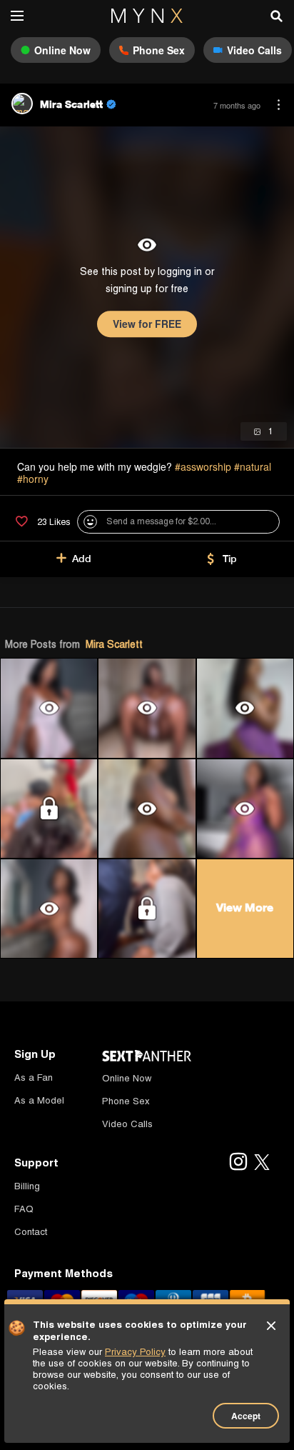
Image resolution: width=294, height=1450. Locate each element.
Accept (245, 1415)
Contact (30, 1231)
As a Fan (33, 1077)
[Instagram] (237, 1163)
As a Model (39, 1100)
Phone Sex (126, 1101)
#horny (33, 478)
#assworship (203, 466)
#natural (252, 466)
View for (147, 323)
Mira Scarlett (114, 644)
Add (81, 558)
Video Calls (127, 1124)
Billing (27, 1186)
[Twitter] (262, 1163)
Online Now (126, 1078)
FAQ (24, 1209)
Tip (230, 558)
